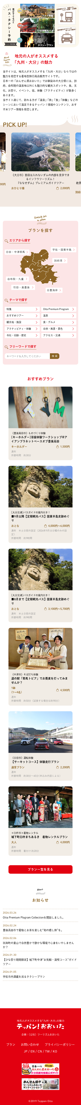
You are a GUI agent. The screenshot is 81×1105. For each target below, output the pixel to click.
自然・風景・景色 (53, 328)
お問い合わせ (30, 1044)
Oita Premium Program (56, 309)
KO (55, 1051)
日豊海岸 (54, 290)
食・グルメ (49, 322)
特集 (9, 309)
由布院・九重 (17, 279)
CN (40, 1051)
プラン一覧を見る (40, 869)
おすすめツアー (15, 315)
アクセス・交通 (51, 335)
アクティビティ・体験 (19, 328)
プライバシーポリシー (60, 1044)
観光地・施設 (14, 322)
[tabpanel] (40, 25)
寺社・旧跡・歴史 (16, 335)
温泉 (45, 315)
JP (26, 1051)
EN (33, 1051)
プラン (10, 1044)
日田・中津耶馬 (14, 252)
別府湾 (59, 261)
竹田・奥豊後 (23, 287)
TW (47, 1051)
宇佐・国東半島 (63, 250)
